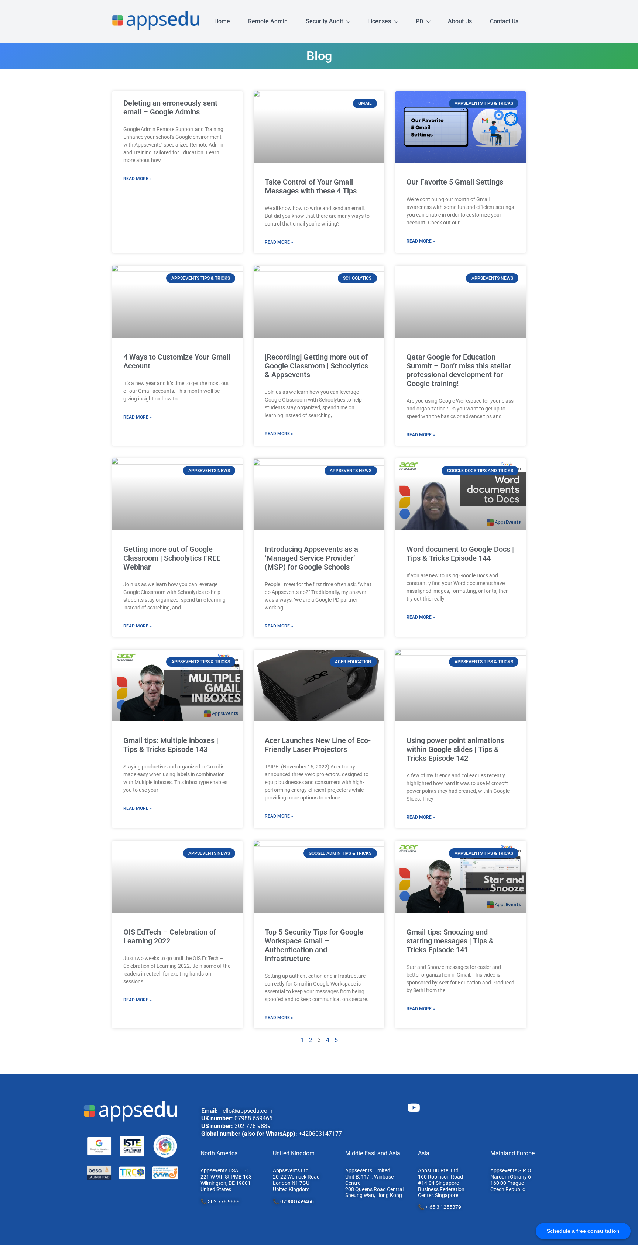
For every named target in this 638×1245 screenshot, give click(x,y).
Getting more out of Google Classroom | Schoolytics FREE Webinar (171, 558)
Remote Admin (268, 21)
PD (419, 21)
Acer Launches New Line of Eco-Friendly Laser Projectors (318, 745)
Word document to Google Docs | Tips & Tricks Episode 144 (460, 554)
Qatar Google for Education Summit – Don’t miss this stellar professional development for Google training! (459, 370)
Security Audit (324, 21)
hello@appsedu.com (245, 1110)
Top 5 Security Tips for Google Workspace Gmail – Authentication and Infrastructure (314, 945)
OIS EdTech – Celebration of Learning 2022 (169, 936)
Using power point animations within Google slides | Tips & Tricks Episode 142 (455, 749)
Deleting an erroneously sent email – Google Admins (170, 107)
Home (222, 21)
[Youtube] (414, 1107)
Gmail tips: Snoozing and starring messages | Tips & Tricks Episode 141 (450, 941)
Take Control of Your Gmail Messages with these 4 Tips (311, 186)
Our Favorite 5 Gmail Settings (455, 182)
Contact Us (504, 21)
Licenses (379, 21)
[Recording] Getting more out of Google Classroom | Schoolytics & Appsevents (316, 365)
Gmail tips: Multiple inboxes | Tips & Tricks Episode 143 (170, 745)
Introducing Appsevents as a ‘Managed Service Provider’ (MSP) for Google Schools (311, 558)
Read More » (137, 178)
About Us (460, 21)
